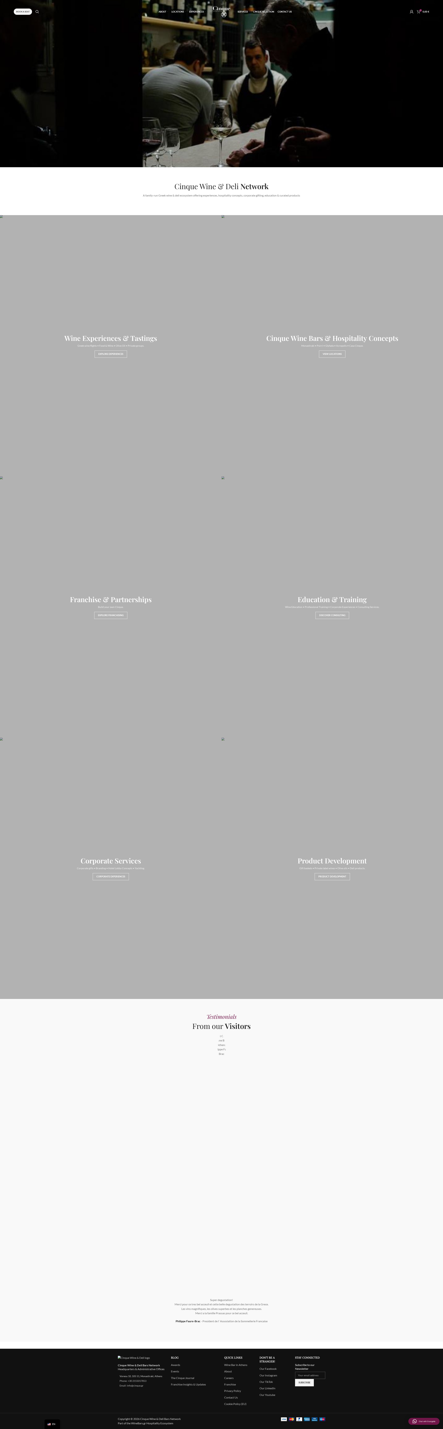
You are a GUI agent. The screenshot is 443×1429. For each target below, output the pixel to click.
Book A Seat (23, 11)
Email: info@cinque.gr (131, 1385)
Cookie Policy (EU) (235, 1403)
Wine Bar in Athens (235, 1364)
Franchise (230, 1384)
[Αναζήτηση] (37, 11)
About (228, 1371)
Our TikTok (266, 1381)
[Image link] (134, 1357)
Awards (175, 1364)
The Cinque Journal (182, 1378)
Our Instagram (268, 1375)
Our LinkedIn (267, 1388)
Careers (229, 1378)
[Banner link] (110, 345)
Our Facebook (268, 1368)
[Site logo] (221, 11)
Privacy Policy (232, 1390)
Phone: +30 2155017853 (133, 1380)
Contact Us (231, 1397)
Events (175, 1371)
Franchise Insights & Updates (188, 1384)
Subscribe (304, 1382)
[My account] (411, 11)
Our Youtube (267, 1394)
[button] (424, 1421)
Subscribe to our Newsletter (305, 1366)
